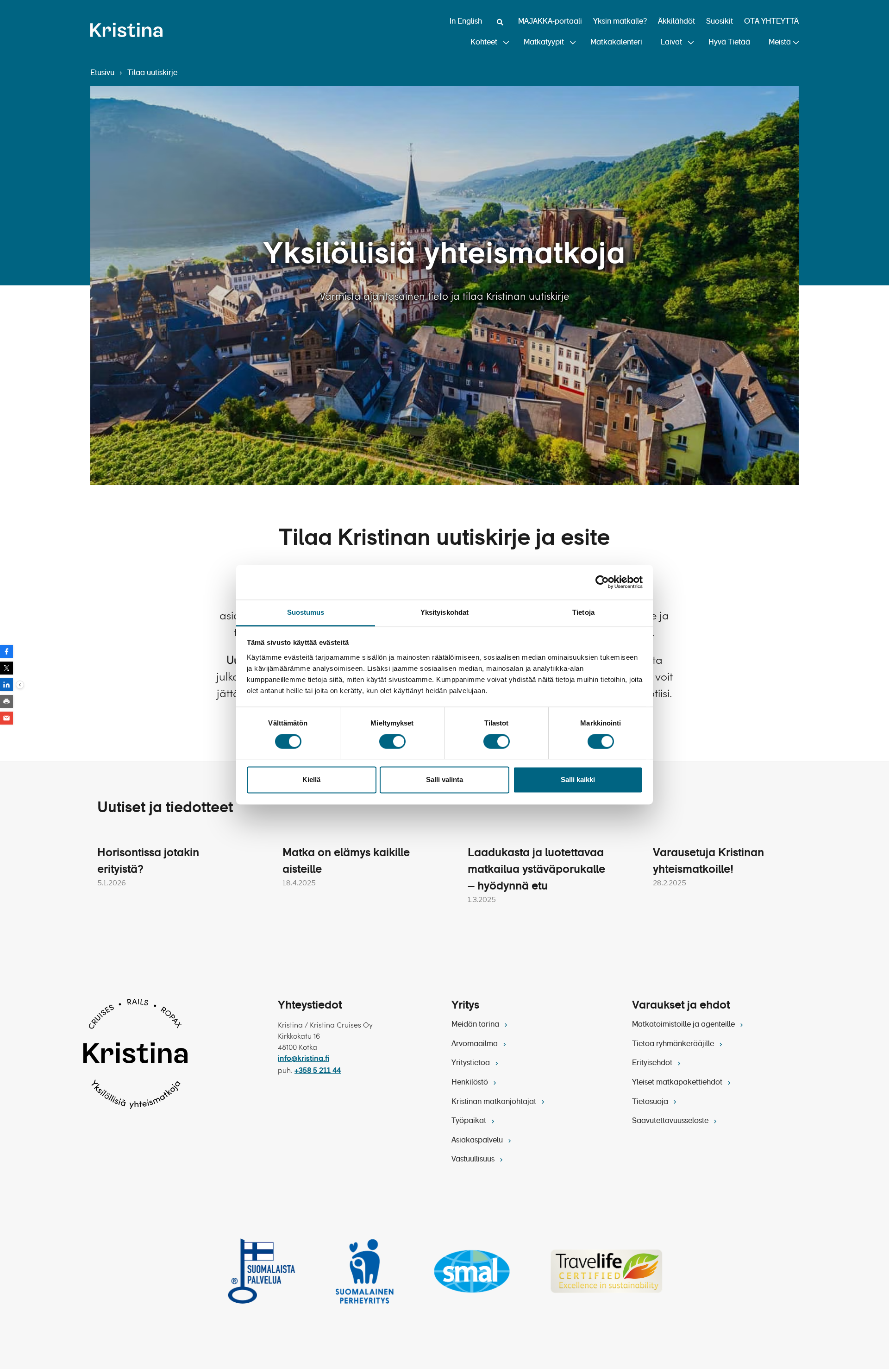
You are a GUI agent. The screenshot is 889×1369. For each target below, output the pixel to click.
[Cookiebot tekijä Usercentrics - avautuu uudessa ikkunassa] (602, 582)
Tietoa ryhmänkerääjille (674, 1044)
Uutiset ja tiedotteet (165, 808)
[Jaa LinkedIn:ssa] (6, 684)
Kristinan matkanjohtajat (494, 1102)
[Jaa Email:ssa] (6, 718)
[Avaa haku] (500, 22)
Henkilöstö (470, 1082)
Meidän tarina (476, 1024)
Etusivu (102, 73)
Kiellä (311, 780)
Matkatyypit (544, 42)
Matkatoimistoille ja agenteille (684, 1024)
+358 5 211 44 (317, 1071)
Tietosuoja (651, 1102)
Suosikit (719, 21)
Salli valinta (444, 780)
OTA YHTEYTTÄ (771, 21)
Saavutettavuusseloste (671, 1121)
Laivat (671, 42)
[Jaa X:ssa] (6, 668)
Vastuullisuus (473, 1159)
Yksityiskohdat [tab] (444, 612)
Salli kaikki (578, 780)
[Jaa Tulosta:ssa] (6, 701)
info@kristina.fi (303, 1059)
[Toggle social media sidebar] (20, 685)
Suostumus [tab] (306, 612)
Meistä (780, 42)
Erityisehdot (653, 1063)
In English (466, 21)
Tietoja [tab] (583, 612)
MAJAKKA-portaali (550, 21)
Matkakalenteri (616, 42)
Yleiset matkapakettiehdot (678, 1082)
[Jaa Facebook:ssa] (6, 651)
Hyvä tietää (729, 42)
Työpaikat (469, 1121)
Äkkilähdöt (676, 21)
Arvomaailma (475, 1044)
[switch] (392, 741)
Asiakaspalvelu (478, 1140)
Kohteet (483, 42)
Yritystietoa (471, 1063)
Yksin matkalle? (620, 21)
